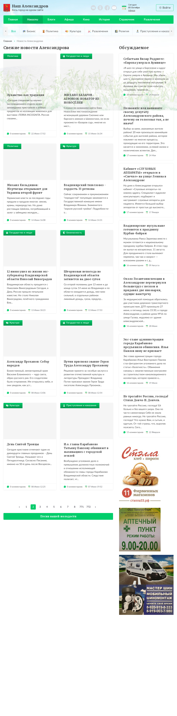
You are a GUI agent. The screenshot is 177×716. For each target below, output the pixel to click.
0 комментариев (18, 134)
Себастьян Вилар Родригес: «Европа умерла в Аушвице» (144, 60)
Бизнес (31, 31)
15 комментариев (135, 432)
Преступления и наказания (81, 405)
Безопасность (74, 233)
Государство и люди (77, 56)
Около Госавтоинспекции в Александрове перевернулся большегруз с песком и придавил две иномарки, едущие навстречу (144, 286)
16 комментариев (135, 265)
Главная (13, 19)
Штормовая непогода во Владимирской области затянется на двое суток (82, 275)
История (104, 19)
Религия (124, 31)
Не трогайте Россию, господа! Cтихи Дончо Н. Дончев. (145, 398)
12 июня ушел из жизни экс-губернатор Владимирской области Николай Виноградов (29, 275)
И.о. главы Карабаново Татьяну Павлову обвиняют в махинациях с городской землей (86, 450)
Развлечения (152, 19)
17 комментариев (135, 155)
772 (88, 507)
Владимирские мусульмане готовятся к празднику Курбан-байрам (144, 229)
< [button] (5, 31)
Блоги (51, 19)
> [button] (171, 31)
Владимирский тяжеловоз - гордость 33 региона (85, 187)
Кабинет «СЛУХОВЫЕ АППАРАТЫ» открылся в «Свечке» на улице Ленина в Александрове (144, 174)
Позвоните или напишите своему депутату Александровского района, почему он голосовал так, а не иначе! (146, 116)
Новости (32, 19)
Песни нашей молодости (58, 516)
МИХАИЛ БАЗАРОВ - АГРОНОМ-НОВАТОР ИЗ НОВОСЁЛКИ (81, 98)
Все (13, 31)
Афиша (131, 10)
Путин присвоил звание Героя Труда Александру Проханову (86, 363)
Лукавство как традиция (25, 95)
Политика (52, 31)
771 (82, 507)
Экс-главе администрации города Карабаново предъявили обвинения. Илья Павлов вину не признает (146, 345)
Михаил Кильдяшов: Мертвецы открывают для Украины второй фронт (27, 188)
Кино (86, 19)
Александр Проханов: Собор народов (28, 363)
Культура (75, 31)
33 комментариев (135, 95)
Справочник (126, 19)
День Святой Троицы (23, 444)
